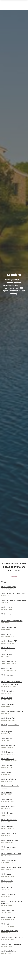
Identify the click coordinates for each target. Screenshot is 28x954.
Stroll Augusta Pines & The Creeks (13, 594)
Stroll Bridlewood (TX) (9, 641)
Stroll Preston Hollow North (11, 854)
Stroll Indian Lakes (7, 759)
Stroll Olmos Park (7, 827)
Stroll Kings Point (7, 765)
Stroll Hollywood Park (8, 745)
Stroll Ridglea (6, 874)
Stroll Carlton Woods (8, 661)
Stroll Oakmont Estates (9, 820)
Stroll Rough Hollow (8, 894)
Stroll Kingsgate (6, 772)
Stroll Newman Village (9, 806)
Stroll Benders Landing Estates (11, 621)
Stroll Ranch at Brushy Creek (11, 867)
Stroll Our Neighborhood (9, 840)
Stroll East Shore (7, 668)
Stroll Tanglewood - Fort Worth (12, 938)
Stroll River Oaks (7, 881)
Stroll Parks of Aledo (8, 847)
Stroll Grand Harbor (8, 704)
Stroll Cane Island (7, 655)
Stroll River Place (7, 888)
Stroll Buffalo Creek (8, 648)
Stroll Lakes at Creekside (10, 786)
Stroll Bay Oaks (6, 607)
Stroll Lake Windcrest (8, 779)
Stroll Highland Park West (10, 725)
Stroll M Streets (6, 793)
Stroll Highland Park (8, 718)
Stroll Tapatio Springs (8, 951)
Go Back (14, 576)
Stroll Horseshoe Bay (8, 752)
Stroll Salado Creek (8, 910)
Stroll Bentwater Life (8, 627)
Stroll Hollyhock (6, 732)
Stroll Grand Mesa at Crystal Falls (12, 711)
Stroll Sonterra (6, 924)
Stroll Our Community (8, 833)
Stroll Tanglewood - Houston (11, 944)
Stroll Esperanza (7, 675)
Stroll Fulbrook (6, 698)
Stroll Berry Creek (7, 634)
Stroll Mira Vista (7, 799)
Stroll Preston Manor (8, 860)
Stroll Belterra (6, 614)
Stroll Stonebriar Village (9, 931)
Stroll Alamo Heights (8, 587)
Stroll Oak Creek (7, 813)
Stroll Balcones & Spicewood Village (14, 600)
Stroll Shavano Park (8, 917)
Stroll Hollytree (6, 738)
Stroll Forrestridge (7, 691)
